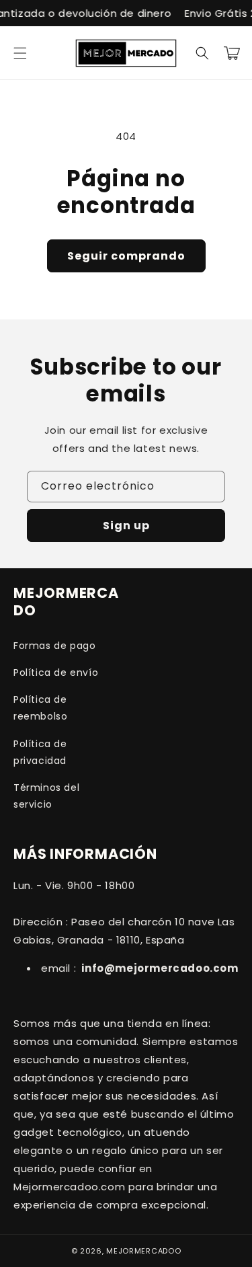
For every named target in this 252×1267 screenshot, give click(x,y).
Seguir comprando (126, 256)
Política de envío (55, 672)
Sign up (126, 525)
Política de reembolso (40, 708)
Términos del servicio (46, 796)
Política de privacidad (40, 752)
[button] (20, 53)
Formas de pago (54, 645)
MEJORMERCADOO (143, 1250)
